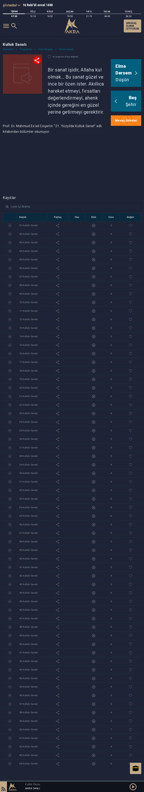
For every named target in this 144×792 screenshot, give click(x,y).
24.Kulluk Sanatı (28, 421)
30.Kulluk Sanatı (28, 473)
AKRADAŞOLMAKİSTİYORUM (132, 26)
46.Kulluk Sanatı (28, 609)
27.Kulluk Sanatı (28, 447)
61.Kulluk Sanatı (28, 738)
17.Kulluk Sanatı (28, 362)
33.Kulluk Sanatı (28, 498)
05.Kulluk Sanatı (28, 259)
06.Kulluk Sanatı (28, 268)
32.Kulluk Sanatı (28, 490)
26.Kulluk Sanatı (28, 439)
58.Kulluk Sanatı (28, 712)
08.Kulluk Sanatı (28, 285)
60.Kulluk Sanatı (28, 729)
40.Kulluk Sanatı (28, 558)
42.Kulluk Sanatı (28, 575)
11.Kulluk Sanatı (28, 310)
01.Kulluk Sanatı (28, 225)
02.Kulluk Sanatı (28, 234)
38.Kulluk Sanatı (28, 541)
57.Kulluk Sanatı (28, 704)
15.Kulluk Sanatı (28, 345)
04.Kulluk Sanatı (28, 251)
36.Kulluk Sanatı (28, 524)
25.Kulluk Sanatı (28, 430)
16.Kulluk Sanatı (28, 353)
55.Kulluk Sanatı (28, 686)
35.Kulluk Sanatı (28, 515)
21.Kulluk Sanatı (28, 396)
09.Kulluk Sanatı (28, 293)
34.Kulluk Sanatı (28, 507)
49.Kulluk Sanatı (28, 635)
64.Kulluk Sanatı (28, 763)
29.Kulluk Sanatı (28, 464)
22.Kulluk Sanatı (28, 404)
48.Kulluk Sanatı (28, 626)
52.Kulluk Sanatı (28, 661)
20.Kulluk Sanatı (28, 387)
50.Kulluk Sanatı (28, 644)
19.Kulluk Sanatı (28, 379)
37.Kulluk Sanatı (28, 533)
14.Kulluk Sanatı (28, 336)
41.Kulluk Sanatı (28, 567)
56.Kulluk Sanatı (28, 695)
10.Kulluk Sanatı (28, 302)
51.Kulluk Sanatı (28, 652)
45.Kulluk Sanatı (28, 601)
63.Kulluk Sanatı (28, 755)
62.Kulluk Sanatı (28, 746)
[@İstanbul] (11, 5)
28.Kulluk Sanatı (28, 456)
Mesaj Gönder (126, 120)
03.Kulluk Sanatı (28, 242)
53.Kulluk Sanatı (28, 669)
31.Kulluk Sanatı (28, 481)
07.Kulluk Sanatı (28, 276)
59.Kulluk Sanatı (28, 721)
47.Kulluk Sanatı (28, 618)
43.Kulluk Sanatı (28, 584)
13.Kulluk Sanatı (28, 328)
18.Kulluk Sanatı (28, 370)
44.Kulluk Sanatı (28, 592)
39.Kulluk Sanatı (28, 550)
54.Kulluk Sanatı (28, 678)
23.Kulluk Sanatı (28, 413)
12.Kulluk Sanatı (28, 319)
